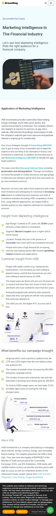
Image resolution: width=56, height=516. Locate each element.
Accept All (8, 512)
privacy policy (46, 502)
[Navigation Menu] (51, 3)
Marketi (8, 158)
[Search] (46, 3)
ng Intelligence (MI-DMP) (24, 158)
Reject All (22, 512)
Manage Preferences (39, 512)
